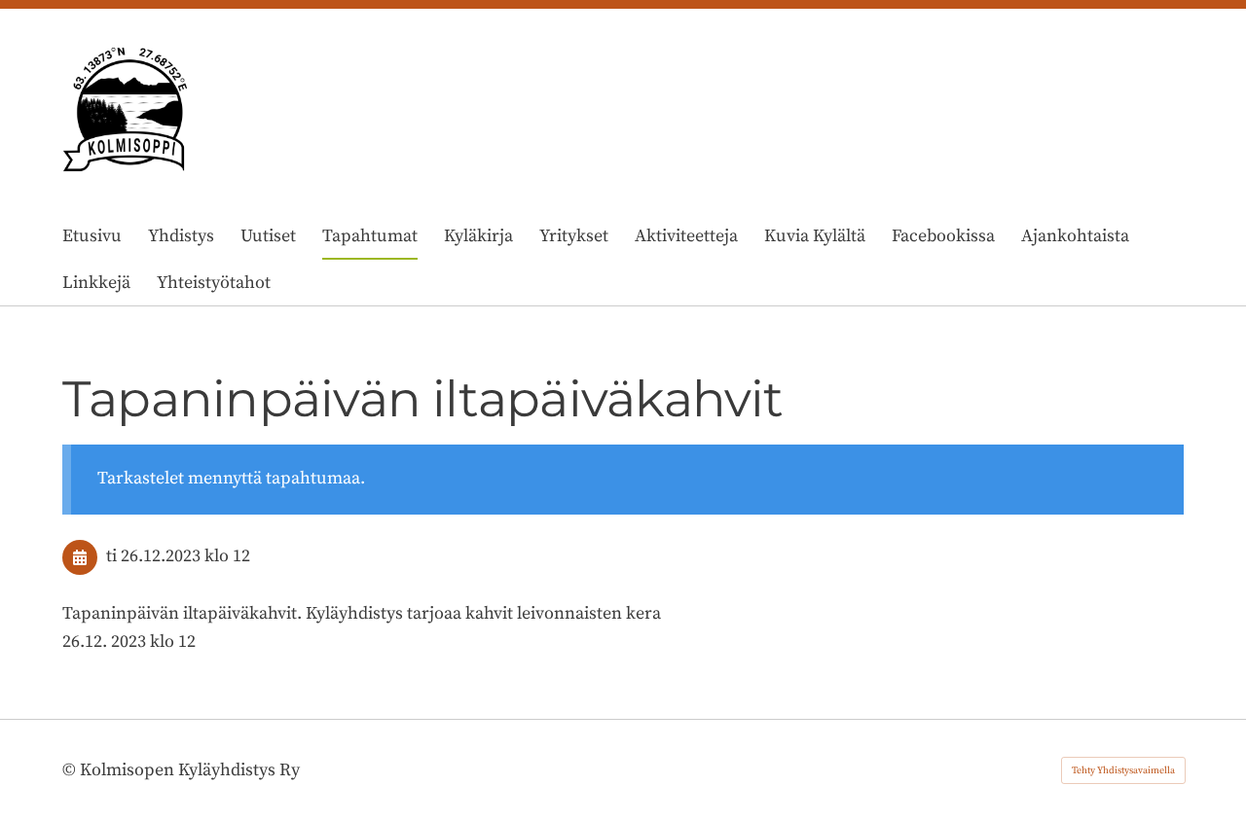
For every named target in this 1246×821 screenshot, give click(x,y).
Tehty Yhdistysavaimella (1123, 770)
